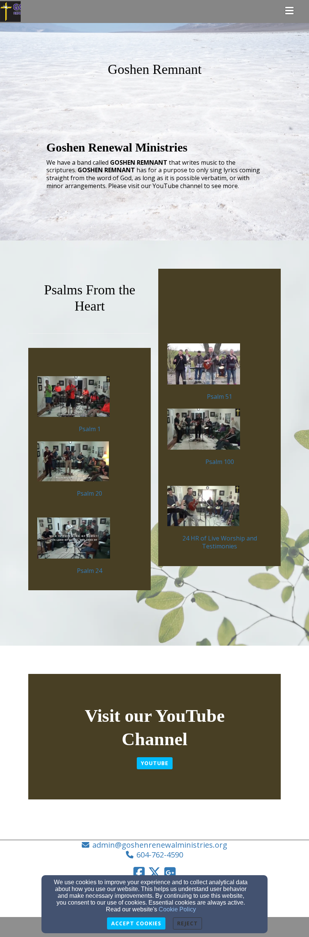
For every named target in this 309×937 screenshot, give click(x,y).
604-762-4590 (159, 855)
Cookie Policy (177, 909)
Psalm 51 (219, 396)
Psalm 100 (219, 462)
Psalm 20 (89, 493)
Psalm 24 (89, 570)
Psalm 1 (90, 429)
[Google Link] (170, 872)
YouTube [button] (154, 763)
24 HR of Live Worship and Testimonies (219, 542)
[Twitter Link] (154, 872)
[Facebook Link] (139, 872)
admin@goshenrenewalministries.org (159, 845)
